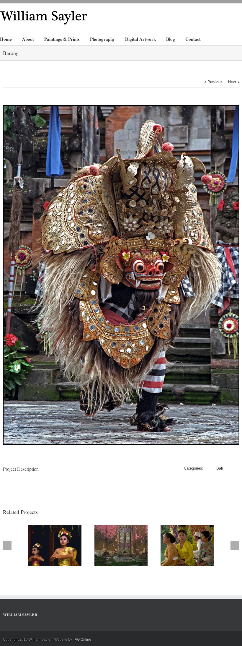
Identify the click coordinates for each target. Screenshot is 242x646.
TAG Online (82, 639)
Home (6, 39)
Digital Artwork (140, 39)
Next (232, 82)
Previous (215, 82)
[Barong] (121, 275)
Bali (219, 468)
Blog (170, 39)
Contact (193, 39)
